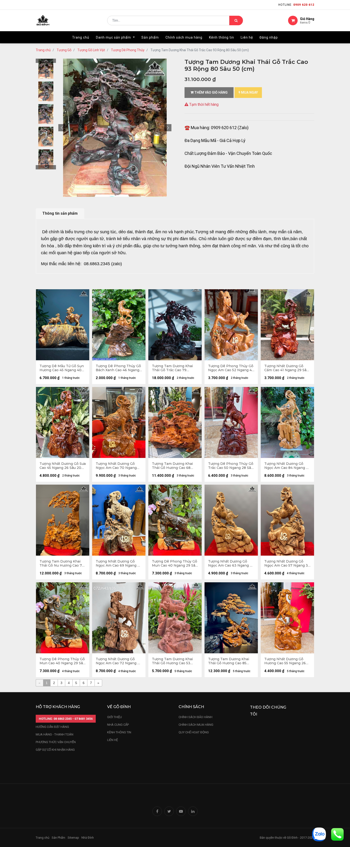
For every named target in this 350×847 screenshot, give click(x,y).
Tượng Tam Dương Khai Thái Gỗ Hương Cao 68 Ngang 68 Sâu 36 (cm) (172, 466)
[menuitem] (81, 37)
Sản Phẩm (58, 837)
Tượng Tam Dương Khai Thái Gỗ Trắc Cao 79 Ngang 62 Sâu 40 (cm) (172, 368)
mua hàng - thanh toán (54, 734)
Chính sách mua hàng (196, 724)
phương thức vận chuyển (56, 742)
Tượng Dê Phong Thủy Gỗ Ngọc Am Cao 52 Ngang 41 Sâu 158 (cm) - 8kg (230, 368)
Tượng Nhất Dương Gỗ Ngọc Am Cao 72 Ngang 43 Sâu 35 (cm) (119, 661)
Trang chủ (43, 50)
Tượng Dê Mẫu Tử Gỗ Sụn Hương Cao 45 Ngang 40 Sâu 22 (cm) (62, 368)
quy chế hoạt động (194, 732)
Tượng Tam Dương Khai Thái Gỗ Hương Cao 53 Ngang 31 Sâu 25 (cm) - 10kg (172, 661)
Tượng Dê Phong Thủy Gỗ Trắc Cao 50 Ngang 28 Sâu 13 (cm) (230, 466)
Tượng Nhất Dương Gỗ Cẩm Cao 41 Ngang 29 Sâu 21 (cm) (286, 368)
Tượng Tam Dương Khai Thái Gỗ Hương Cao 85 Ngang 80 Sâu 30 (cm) (228, 661)
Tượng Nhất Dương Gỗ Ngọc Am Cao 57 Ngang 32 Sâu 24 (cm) (287, 563)
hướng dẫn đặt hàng (52, 727)
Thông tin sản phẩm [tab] (60, 213)
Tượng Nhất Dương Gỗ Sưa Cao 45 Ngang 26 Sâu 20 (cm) (63, 466)
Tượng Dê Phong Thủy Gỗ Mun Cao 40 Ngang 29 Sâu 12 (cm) (174, 563)
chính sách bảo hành (195, 717)
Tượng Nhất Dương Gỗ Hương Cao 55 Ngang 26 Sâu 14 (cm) (285, 661)
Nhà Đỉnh (88, 837)
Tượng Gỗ (64, 50)
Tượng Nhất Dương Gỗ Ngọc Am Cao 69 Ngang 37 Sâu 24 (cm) (119, 563)
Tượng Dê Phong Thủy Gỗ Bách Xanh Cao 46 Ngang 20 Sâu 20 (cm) (118, 368)
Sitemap (73, 837)
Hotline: (296, 4)
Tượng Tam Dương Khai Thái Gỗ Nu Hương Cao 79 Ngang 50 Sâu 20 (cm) (62, 563)
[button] (61, 127)
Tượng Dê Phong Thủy (128, 50)
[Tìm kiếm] (236, 20)
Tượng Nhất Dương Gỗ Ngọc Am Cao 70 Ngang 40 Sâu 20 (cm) (116, 466)
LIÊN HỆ (112, 740)
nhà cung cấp (118, 724)
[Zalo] (319, 834)
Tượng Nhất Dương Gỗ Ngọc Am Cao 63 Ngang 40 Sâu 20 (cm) (231, 563)
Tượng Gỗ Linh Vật (91, 50)
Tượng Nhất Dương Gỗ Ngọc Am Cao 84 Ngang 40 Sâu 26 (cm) (287, 466)
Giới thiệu (115, 717)
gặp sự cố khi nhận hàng (55, 749)
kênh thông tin (119, 732)
